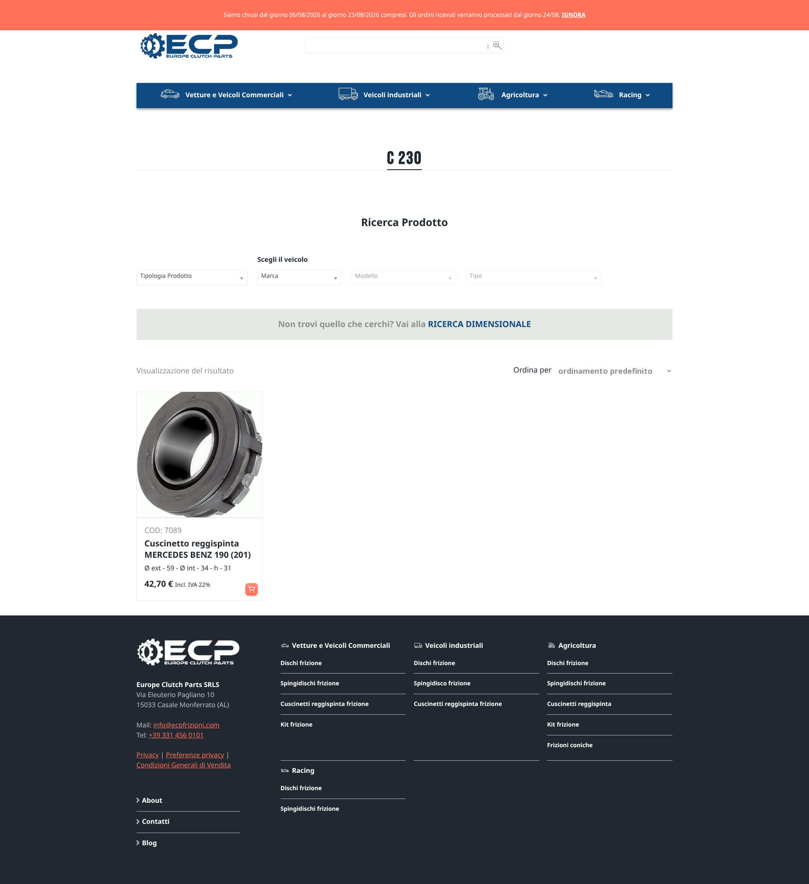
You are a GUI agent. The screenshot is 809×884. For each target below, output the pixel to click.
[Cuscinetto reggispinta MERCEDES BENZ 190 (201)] (200, 454)
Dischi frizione (301, 663)
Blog (149, 842)
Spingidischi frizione (310, 683)
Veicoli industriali (392, 94)
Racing (630, 94)
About (152, 800)
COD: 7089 (163, 530)
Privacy (148, 754)
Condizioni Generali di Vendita (184, 765)
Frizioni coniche (569, 745)
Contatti (155, 821)
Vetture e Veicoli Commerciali (234, 94)
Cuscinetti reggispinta (579, 704)
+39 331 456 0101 (176, 735)
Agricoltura (520, 94)
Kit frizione (297, 725)
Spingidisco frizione (442, 683)
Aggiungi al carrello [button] (251, 585)
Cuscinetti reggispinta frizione (325, 704)
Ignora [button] (574, 15)
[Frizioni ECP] (189, 59)
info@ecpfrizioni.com (186, 725)
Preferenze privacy (195, 754)
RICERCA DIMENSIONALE (479, 324)
